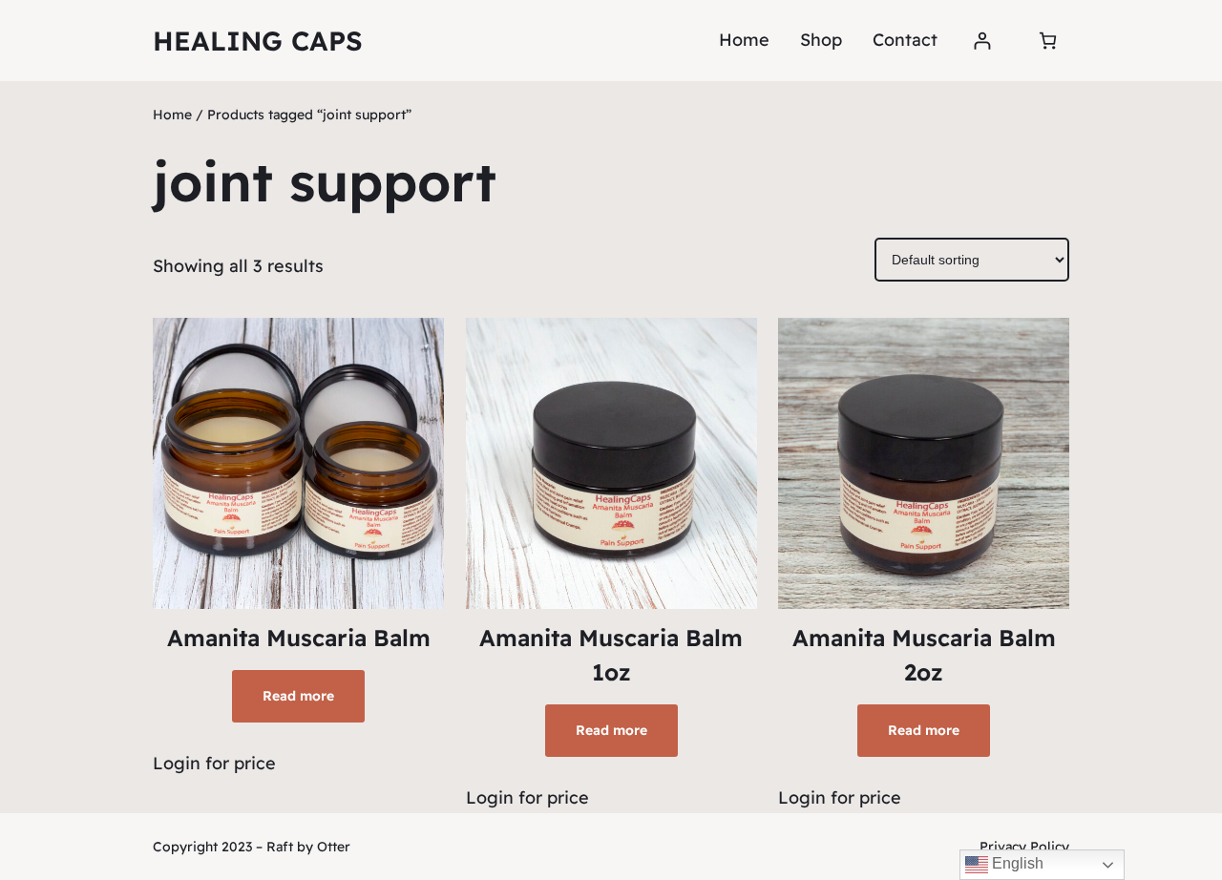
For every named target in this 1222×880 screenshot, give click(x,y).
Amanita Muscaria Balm (299, 637)
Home (172, 114)
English (1015, 863)
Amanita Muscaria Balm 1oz (611, 654)
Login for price (214, 763)
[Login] (981, 40)
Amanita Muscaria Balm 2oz (924, 654)
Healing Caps (258, 40)
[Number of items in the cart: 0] (1047, 40)
